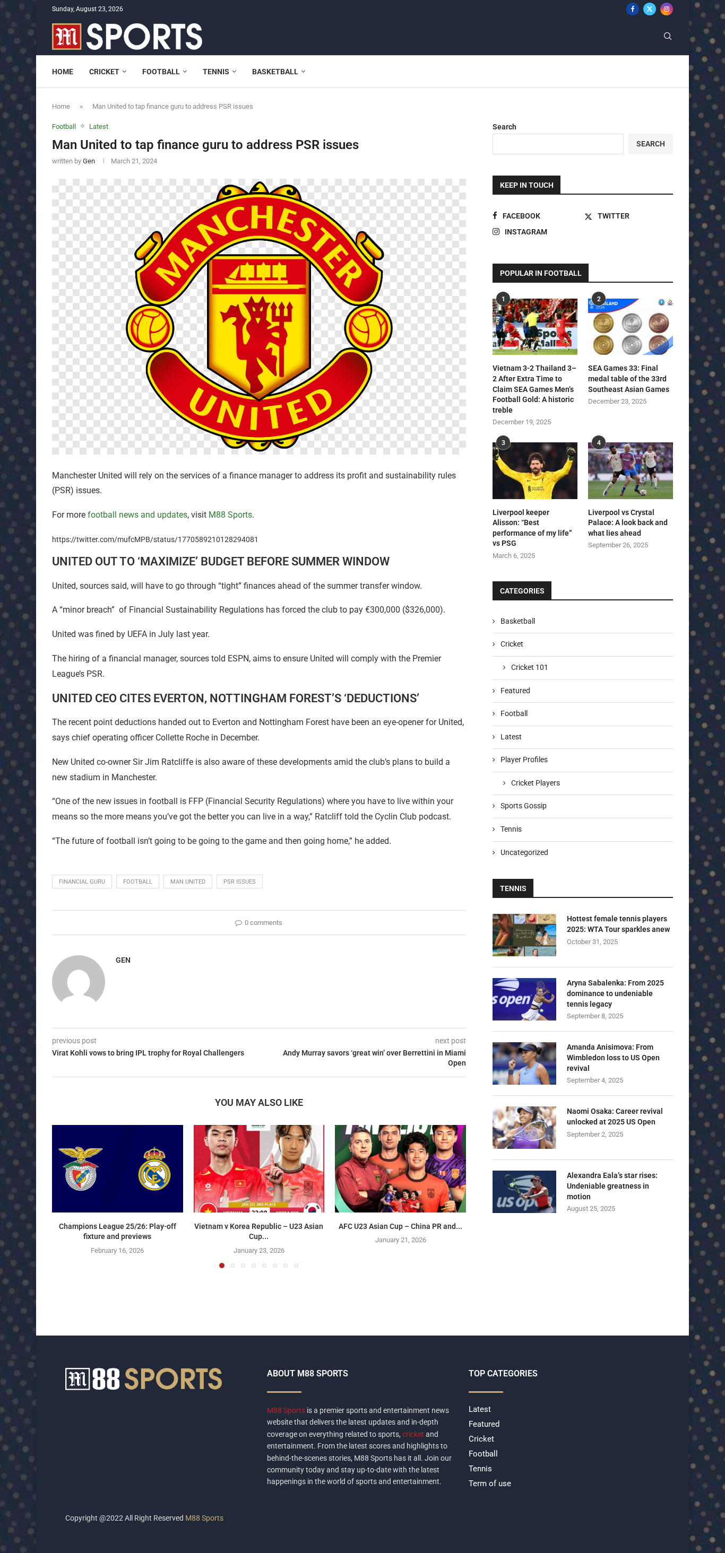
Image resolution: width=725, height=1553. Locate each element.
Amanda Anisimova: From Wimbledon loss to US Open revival (613, 1057)
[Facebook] (632, 9)
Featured (515, 690)
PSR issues (239, 881)
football (137, 881)
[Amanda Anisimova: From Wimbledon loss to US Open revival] (524, 1063)
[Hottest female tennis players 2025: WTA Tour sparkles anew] (524, 935)
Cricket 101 (529, 667)
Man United (187, 881)
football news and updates (137, 515)
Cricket (104, 71)
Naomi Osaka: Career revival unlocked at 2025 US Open (615, 1116)
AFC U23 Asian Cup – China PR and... (400, 1226)
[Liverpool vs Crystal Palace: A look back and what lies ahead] (630, 470)
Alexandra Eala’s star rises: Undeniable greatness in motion (612, 1185)
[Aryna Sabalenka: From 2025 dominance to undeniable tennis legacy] (524, 999)
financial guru (82, 881)
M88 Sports (230, 515)
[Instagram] (666, 9)
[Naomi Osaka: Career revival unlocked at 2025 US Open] (524, 1127)
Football (161, 71)
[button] (66, 1196)
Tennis (216, 71)
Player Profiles (524, 759)
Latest (511, 736)
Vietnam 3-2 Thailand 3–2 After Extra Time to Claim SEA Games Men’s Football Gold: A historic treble (534, 389)
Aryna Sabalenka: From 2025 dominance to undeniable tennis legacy (615, 993)
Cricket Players (535, 783)
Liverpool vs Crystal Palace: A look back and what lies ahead (628, 522)
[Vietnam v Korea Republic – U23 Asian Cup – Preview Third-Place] (259, 1168)
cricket (413, 1434)
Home (62, 71)
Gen (89, 161)
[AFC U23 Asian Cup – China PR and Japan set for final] (400, 1168)
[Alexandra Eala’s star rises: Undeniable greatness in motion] (524, 1192)
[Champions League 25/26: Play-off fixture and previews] (117, 1168)
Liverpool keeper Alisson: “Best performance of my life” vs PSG (532, 528)
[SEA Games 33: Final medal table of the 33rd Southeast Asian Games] (630, 327)
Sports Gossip (523, 805)
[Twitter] (649, 9)
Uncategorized (524, 852)
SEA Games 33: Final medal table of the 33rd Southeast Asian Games (628, 378)
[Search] (667, 36)
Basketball (275, 71)
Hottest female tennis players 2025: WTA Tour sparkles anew (618, 923)
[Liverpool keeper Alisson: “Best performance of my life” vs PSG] (535, 470)
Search (504, 127)
